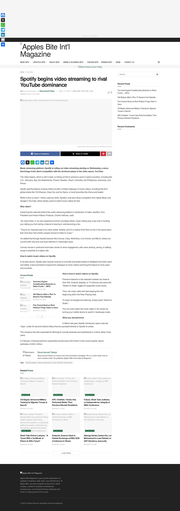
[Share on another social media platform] (109, 153)
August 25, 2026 (40, 289)
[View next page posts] (42, 316)
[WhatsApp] (2, 24)
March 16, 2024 (64, 91)
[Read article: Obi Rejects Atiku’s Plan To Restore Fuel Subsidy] (25, 297)
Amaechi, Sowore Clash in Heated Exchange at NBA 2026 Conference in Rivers (65, 438)
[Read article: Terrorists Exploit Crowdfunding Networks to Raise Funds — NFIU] (25, 284)
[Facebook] (2, 15)
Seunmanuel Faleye (47, 91)
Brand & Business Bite (73, 62)
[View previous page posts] (37, 316)
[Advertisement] (90, 17)
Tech (91, 91)
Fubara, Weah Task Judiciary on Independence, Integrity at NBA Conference (97, 402)
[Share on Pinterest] (103, 153)
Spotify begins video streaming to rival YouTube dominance (49, 363)
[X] (2, 20)
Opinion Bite (106, 62)
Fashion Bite (92, 62)
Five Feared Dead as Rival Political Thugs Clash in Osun (45, 306)
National (26, 395)
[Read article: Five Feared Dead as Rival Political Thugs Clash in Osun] (25, 308)
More (118, 62)
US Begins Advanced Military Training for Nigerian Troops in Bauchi (33, 402)
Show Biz (85, 91)
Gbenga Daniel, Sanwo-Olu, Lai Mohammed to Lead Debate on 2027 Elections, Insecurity (97, 438)
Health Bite (54, 62)
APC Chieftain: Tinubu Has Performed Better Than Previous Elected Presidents (64, 402)
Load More (66, 453)
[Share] (2, 44)
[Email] (2, 39)
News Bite (24, 62)
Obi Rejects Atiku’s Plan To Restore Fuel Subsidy (44, 295)
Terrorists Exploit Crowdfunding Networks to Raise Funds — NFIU (44, 283)
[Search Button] (159, 62)
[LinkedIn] (2, 34)
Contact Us (129, 62)
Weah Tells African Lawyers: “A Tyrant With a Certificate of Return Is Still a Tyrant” (34, 438)
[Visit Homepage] (46, 50)
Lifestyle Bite (39, 62)
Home (22, 72)
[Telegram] (2, 29)
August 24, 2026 (59, 444)
